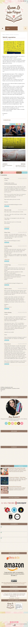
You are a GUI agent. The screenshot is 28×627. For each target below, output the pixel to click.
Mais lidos (7, 466)
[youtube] (22, 1)
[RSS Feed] (15, 423)
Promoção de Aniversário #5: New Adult (17, 468)
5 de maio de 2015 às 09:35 (22, 312)
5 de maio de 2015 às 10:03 (22, 343)
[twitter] (20, 1)
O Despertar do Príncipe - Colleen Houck (17, 477)
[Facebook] (6, 423)
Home (4, 34)
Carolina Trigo (7, 264)
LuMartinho (7, 259)
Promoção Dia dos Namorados (15, 486)
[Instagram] (12, 423)
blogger (19, 172)
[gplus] (25, 1)
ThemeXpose (3, 623)
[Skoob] (18, 423)
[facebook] (18, 1)
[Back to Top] (17, 622)
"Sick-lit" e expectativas (8, 147)
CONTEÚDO (20, 466)
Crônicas (7, 34)
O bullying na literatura (8, 134)
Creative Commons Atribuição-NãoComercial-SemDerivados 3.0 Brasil (15, 583)
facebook (24, 172)
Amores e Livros (8, 288)
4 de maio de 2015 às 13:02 (22, 178)
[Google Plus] (9, 423)
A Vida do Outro (6, 159)
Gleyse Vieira (7, 232)
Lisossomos (7, 227)
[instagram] (23, 1)
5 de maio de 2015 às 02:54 (22, 288)
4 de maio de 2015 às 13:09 (22, 209)
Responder (7, 206)
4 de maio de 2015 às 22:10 (22, 264)
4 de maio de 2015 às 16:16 (22, 232)
